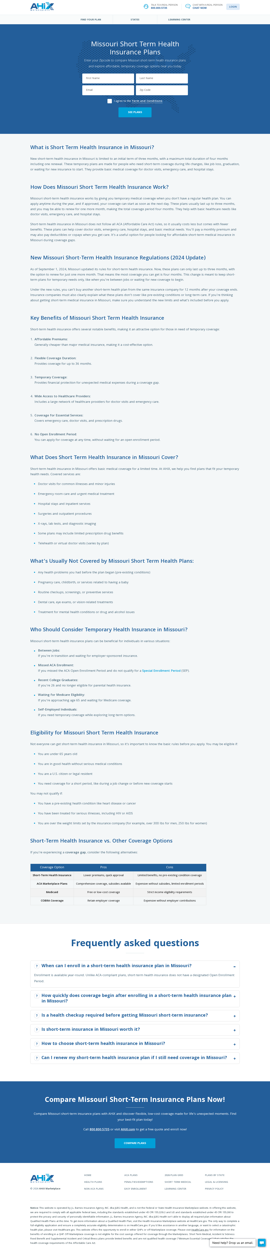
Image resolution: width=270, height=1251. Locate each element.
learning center (175, 1189)
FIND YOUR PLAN (91, 20)
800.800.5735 (99, 1129)
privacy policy (214, 1189)
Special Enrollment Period (161, 671)
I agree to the (138, 101)
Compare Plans (135, 1143)
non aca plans (94, 1189)
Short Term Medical (178, 1182)
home (87, 1175)
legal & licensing (216, 1182)
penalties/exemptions (138, 1182)
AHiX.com (128, 1129)
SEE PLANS (135, 112)
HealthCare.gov (200, 1230)
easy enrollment (135, 1189)
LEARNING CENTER (179, 20)
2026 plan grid (174, 1175)
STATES (135, 20)
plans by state (214, 1175)
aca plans (131, 1175)
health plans (93, 1182)
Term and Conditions (147, 101)
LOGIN (233, 7)
